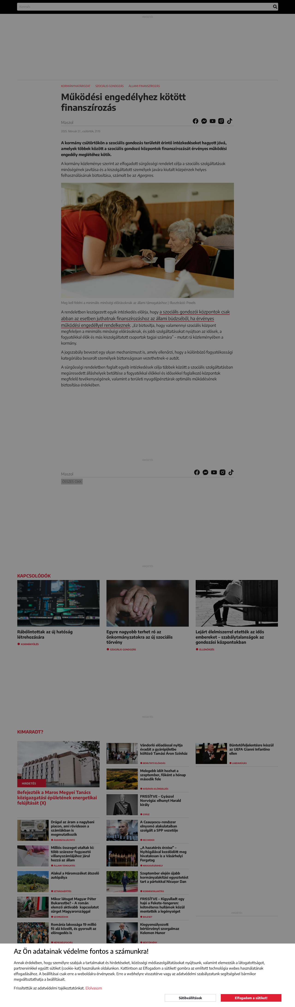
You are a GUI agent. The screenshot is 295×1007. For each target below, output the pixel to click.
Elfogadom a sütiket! (251, 998)
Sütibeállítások (190, 998)
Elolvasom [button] (94, 988)
